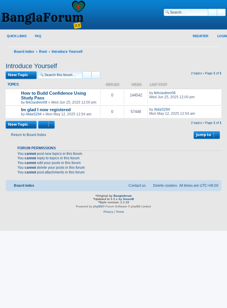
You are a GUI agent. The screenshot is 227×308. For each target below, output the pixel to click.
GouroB (128, 199)
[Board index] (43, 15)
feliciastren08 (36, 102)
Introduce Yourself (31, 66)
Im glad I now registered (46, 109)
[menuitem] (34, 36)
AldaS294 (34, 114)
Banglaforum (123, 195)
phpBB (98, 206)
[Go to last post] (178, 93)
